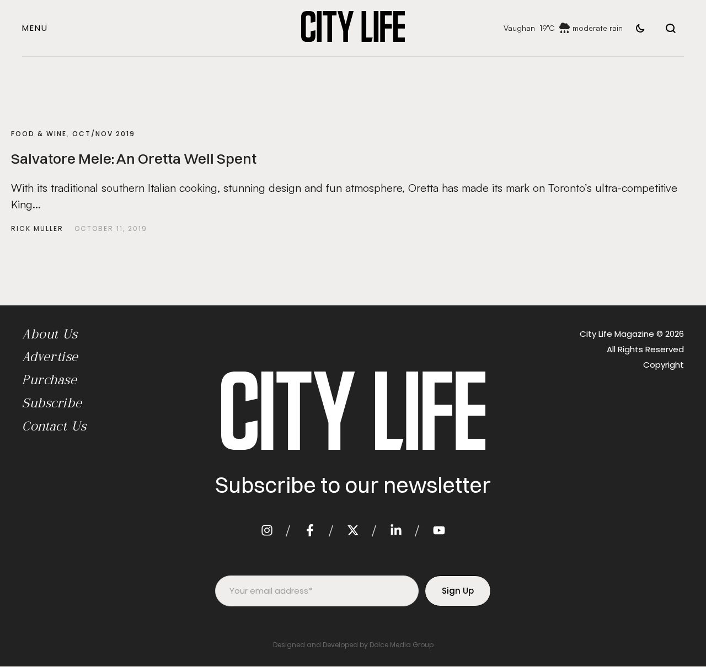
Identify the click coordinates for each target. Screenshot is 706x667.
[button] (35, 27)
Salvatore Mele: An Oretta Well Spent (133, 159)
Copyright (663, 364)
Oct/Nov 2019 (103, 133)
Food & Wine (39, 133)
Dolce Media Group (402, 644)
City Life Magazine (617, 334)
